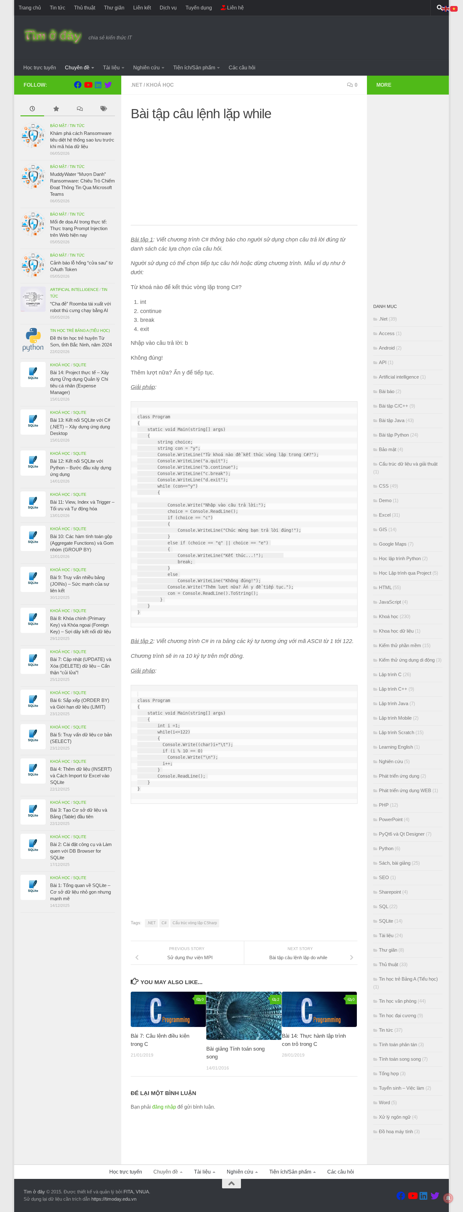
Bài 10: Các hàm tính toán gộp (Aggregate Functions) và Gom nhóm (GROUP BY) (82, 543)
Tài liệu (111, 67)
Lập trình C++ (393, 689)
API (382, 362)
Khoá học (160, 85)
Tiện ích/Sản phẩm (194, 67)
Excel (385, 515)
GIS (383, 529)
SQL (383, 906)
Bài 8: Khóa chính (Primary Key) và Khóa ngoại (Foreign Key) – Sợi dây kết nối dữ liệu (80, 625)
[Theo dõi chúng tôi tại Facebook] (78, 85)
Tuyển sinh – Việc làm (401, 1088)
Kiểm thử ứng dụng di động (407, 660)
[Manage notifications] (448, 1198)
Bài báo (386, 391)
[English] (446, 8)
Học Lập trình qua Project (405, 573)
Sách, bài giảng (394, 863)
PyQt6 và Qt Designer (402, 834)
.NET (151, 923)
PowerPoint (391, 819)
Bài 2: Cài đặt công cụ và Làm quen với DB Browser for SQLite (81, 851)
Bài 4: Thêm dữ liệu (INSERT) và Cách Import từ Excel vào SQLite (81, 775)
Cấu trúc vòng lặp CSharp (195, 923)
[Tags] (103, 109)
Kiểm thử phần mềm (400, 645)
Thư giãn (114, 7)
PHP (384, 805)
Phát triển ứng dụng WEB (405, 790)
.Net (136, 85)
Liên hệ (235, 7)
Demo (385, 500)
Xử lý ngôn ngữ (395, 1117)
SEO (384, 877)
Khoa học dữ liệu (396, 631)
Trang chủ (30, 7)
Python (386, 848)
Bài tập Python (394, 435)
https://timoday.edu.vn (113, 1199)
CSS (384, 486)
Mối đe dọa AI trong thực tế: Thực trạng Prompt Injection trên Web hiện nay (78, 228)
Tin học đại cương (397, 1015)
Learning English (396, 747)
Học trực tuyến (39, 67)
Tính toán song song (400, 1059)
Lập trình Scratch (396, 732)
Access (387, 333)
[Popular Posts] (56, 109)
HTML (385, 587)
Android (387, 348)
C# (164, 923)
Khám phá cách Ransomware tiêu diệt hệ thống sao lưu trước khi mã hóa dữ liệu (82, 139)
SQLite (79, 365)
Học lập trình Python (400, 558)
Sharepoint (390, 892)
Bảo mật (58, 126)
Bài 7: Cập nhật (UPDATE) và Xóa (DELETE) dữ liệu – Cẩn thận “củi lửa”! (80, 666)
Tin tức (57, 7)
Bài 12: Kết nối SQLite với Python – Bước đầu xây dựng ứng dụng (80, 467)
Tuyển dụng (199, 7)
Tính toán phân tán (398, 1044)
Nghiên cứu (146, 67)
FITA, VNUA (136, 1191)
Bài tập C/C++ (393, 406)
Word (384, 1102)
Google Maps (393, 544)
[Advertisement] (244, 171)
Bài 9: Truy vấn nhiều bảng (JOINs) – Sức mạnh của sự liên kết (79, 584)
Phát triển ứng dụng (399, 776)
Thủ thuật (84, 7)
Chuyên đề (77, 67)
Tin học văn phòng (397, 1001)
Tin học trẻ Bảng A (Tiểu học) (80, 330)
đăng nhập (164, 1107)
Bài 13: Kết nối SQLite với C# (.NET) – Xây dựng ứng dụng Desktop (80, 426)
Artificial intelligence (74, 289)
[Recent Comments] (79, 109)
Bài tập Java (391, 420)
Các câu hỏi (242, 67)
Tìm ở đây (34, 1191)
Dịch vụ (168, 7)
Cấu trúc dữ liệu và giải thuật (408, 464)
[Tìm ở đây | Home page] (53, 36)
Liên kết (142, 7)
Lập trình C (390, 674)
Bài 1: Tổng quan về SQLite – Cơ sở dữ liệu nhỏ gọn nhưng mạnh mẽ (80, 892)
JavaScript (390, 602)
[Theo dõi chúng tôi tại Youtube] (88, 85)
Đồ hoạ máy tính (396, 1131)
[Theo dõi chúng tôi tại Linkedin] (98, 85)
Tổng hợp (389, 1073)
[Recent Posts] (32, 109)
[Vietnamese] (454, 8)
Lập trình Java (393, 703)
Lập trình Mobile (395, 718)
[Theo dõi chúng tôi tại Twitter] (108, 85)
